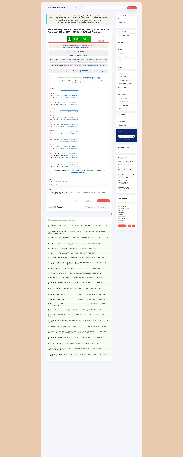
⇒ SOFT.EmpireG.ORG (124, 87)
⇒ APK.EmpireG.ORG (123, 105)
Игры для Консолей (124, 35)
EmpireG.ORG (55, 8)
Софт (119, 60)
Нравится (91, 207)
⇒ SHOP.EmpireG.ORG (124, 108)
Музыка (120, 64)
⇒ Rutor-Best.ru (122, 118)
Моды (119, 39)
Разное (120, 67)
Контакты (79, 8)
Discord (121, 26)
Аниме (120, 49)
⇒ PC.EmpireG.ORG (123, 101)
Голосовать (122, 226)
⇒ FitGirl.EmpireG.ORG (124, 80)
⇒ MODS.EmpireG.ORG (124, 91)
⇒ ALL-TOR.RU (122, 114)
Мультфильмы (122, 53)
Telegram (122, 22)
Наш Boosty (122, 15)
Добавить (89, 201)
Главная (71, 8)
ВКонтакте (122, 19)
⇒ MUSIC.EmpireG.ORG (124, 94)
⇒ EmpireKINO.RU (123, 76)
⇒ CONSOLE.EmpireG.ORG (125, 83)
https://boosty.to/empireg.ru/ (89, 16)
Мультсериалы (122, 56)
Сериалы (56, 200)
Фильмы (120, 42)
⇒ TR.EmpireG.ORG (123, 98)
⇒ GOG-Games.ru (122, 125)
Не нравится (104, 207)
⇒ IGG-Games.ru (122, 121)
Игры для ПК (122, 31)
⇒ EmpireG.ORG (122, 73)
